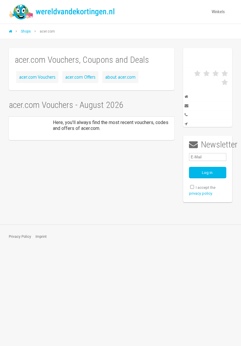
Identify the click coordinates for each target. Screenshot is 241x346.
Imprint (41, 237)
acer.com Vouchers (37, 77)
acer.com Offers (80, 77)
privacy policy (200, 193)
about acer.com (120, 77)
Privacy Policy (20, 237)
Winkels (218, 11)
